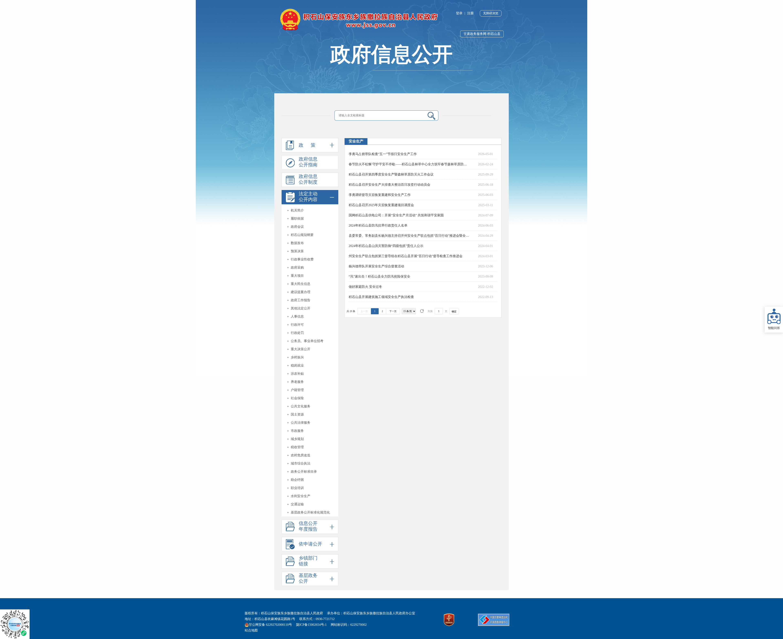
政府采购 (297, 267)
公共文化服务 (300, 406)
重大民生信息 (300, 284)
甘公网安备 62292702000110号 (270, 624)
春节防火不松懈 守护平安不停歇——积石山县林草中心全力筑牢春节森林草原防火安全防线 (409, 164)
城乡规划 (297, 439)
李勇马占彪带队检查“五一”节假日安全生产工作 (383, 154)
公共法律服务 (300, 422)
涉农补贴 (297, 373)
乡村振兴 (297, 357)
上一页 (364, 311)
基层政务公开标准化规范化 (310, 512)
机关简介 (297, 210)
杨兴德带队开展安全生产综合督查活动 (376, 266)
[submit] (430, 115)
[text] (380, 115)
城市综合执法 (300, 463)
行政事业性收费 (302, 259)
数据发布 (297, 243)
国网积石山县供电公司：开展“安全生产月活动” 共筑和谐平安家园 (396, 215)
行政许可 (297, 324)
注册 (470, 13)
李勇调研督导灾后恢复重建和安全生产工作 (380, 195)
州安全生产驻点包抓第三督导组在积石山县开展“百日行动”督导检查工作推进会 (405, 256)
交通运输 (297, 504)
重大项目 (297, 275)
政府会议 (297, 226)
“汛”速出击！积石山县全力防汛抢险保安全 (379, 276)
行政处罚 (297, 333)
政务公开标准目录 (304, 471)
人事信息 (297, 316)
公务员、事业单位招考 (307, 341)
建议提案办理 (300, 292)
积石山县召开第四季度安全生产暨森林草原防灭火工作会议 (391, 174)
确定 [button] (454, 311)
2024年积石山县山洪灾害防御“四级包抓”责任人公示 (386, 246)
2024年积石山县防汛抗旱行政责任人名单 (378, 225)
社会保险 (297, 398)
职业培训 (297, 488)
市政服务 (297, 430)
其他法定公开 (300, 308)
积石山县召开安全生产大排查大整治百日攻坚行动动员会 (389, 184)
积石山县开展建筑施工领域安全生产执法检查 (381, 297)
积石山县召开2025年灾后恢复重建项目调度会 (381, 205)
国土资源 (297, 414)
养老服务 (297, 381)
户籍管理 (297, 390)
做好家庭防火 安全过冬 (365, 286)
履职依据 (297, 218)
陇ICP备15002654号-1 (311, 624)
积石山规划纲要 (302, 235)
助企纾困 (297, 479)
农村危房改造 (300, 455)
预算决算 (297, 251)
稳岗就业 (297, 365)
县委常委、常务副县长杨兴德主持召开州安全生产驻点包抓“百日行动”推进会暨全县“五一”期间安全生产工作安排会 (409, 235)
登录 (459, 13)
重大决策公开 (300, 349)
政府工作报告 (300, 300)
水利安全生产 (300, 496)
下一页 (393, 311)
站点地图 (251, 630)
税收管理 (297, 447)
